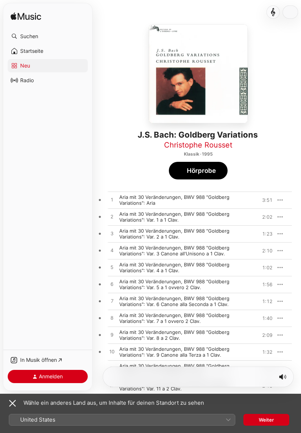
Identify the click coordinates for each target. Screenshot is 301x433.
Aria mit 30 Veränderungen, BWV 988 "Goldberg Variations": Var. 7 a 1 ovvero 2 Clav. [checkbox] (174, 318)
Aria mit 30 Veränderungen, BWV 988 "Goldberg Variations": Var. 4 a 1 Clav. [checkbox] (174, 267)
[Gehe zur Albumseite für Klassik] (273, 12)
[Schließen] (12, 403)
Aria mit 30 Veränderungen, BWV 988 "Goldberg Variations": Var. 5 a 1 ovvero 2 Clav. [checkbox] (174, 284)
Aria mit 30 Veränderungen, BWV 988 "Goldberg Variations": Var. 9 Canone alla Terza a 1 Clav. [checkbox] (174, 352)
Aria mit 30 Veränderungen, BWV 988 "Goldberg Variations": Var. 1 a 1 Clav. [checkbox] (174, 217)
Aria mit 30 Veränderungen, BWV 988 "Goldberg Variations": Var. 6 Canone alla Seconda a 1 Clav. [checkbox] (174, 301)
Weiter (266, 420)
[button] (47, 36)
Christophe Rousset (198, 145)
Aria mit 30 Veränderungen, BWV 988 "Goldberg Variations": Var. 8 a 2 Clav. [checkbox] (174, 335)
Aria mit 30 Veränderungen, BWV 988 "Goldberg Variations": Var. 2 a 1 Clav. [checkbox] (174, 234)
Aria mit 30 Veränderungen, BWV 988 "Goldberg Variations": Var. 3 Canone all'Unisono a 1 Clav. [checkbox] (174, 250)
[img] (26, 16)
